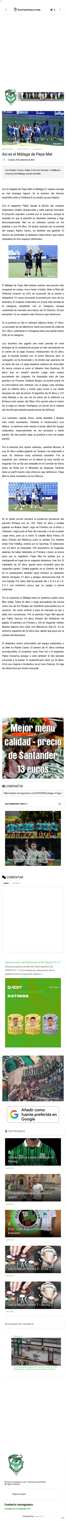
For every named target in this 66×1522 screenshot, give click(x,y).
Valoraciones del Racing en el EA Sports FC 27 (33, 962)
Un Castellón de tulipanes (22, 832)
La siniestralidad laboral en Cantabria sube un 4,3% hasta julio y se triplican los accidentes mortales (35, 1368)
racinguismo (37, 149)
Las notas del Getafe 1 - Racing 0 (30, 1305)
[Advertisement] (33, 51)
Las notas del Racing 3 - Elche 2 (29, 1269)
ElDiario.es (18, 1336)
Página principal (18, 1494)
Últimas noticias (23, 149)
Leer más (10, 1168)
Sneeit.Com (38, 1516)
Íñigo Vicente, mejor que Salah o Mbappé (30, 859)
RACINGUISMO (7, 149)
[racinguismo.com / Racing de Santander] (26, 10)
